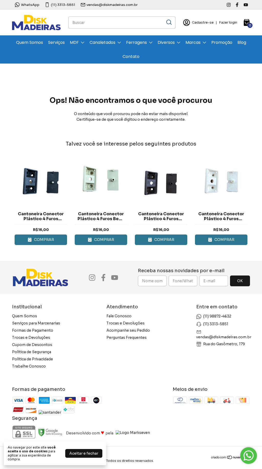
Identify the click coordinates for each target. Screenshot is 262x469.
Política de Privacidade (32, 359)
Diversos (166, 42)
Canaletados (102, 42)
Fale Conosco (119, 316)
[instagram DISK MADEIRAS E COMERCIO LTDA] (228, 5)
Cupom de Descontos (32, 344)
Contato (131, 56)
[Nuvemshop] (230, 458)
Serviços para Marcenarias (36, 323)
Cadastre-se (203, 22)
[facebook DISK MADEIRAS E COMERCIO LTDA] (237, 5)
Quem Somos (29, 42)
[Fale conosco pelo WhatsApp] (248, 455)
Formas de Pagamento (32, 330)
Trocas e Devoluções (31, 337)
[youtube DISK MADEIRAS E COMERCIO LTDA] (246, 5)
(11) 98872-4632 (217, 316)
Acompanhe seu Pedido (128, 330)
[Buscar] (168, 22)
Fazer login (228, 22)
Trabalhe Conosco (29, 366)
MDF (74, 42)
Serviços (56, 42)
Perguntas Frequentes (126, 337)
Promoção (221, 42)
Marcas (193, 42)
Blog (241, 42)
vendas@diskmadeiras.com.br (112, 5)
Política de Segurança (31, 352)
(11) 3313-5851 (63, 5)
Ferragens (136, 42)
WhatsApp (30, 5)
